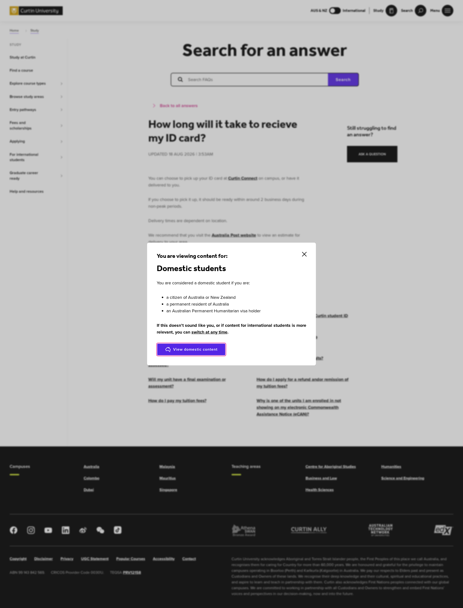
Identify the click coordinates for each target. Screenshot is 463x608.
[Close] (304, 254)
